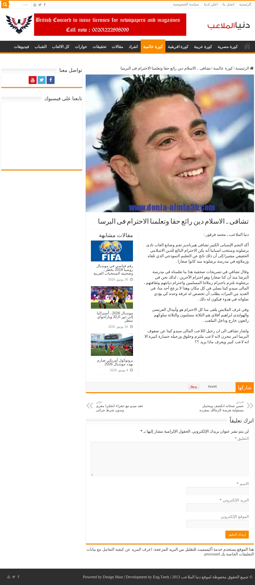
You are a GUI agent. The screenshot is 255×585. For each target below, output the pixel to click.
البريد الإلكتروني (234, 500)
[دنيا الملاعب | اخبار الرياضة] (227, 25)
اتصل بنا (228, 4)
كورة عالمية (153, 46)
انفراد (133, 46)
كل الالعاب (60, 46)
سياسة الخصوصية (186, 4)
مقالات (117, 46)
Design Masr (113, 577)
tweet (212, 386)
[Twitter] (40, 5)
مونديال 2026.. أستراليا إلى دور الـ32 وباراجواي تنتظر (115, 317)
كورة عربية (203, 46)
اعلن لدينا (211, 4)
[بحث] (5, 4)
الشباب (41, 46)
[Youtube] (35, 5)
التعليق (242, 438)
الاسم (243, 484)
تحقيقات (99, 46)
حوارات (81, 46)
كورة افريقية (178, 46)
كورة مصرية (228, 46)
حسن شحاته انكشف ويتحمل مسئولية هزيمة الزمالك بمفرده (221, 406)
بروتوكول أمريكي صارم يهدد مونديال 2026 (115, 362)
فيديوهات (21, 46)
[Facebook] (44, 5)
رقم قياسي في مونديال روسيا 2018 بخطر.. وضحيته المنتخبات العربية (113, 269)
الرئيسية (245, 4)
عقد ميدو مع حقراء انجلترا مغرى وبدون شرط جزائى (119, 406)
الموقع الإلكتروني (235, 516)
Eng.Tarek (161, 577)
